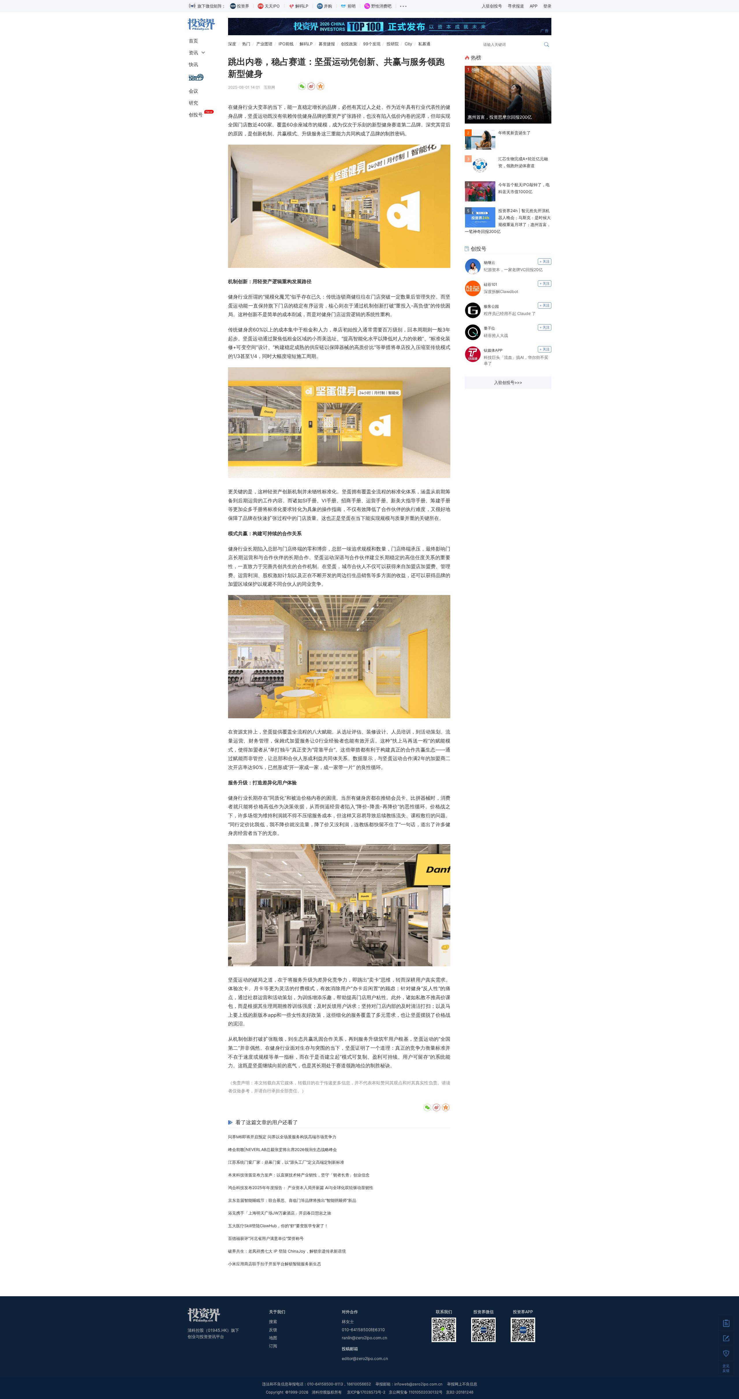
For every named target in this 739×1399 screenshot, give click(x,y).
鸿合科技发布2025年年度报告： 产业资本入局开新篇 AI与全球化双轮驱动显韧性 (300, 1187)
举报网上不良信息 (462, 1384)
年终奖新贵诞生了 (514, 132)
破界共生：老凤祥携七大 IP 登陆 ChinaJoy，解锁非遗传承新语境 (287, 1251)
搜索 (273, 1321)
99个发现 (371, 43)
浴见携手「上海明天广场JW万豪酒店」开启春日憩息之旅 (279, 1212)
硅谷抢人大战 (496, 335)
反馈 (273, 1329)
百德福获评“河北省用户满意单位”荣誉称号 (266, 1238)
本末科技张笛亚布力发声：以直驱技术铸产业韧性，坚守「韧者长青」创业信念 (299, 1174)
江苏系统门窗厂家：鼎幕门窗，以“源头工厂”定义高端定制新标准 (286, 1162)
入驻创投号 (492, 5)
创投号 (196, 114)
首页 (193, 41)
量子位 (489, 328)
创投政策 (349, 43)
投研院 (393, 43)
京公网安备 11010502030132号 (416, 1392)
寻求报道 (516, 5)
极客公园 (491, 306)
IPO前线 (286, 43)
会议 (193, 91)
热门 (246, 43)
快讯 (193, 64)
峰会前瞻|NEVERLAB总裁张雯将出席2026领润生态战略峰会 (282, 1149)
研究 (193, 103)
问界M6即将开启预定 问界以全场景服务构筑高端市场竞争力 (282, 1136)
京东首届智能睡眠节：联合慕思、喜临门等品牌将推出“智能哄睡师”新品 (292, 1200)
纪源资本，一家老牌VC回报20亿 (513, 269)
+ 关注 (545, 261)
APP (534, 5)
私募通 (424, 43)
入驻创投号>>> (508, 382)
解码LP (306, 43)
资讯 (193, 52)
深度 (232, 43)
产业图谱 (264, 43)
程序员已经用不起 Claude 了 (510, 313)
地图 (273, 1337)
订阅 (273, 1345)
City (408, 43)
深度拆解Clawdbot (501, 291)
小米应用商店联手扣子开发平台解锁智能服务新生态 (274, 1263)
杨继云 (489, 262)
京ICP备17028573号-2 (366, 1392)
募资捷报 (327, 43)
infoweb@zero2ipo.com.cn (418, 1384)
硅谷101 (490, 284)
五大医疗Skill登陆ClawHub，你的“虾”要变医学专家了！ (278, 1225)
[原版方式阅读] (726, 1323)
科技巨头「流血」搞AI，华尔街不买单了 (516, 360)
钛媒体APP (493, 350)
